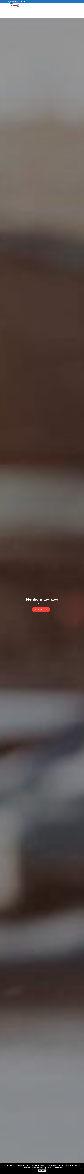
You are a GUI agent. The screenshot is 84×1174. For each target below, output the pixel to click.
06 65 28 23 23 (41, 609)
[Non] (81, 1168)
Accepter (42, 1170)
